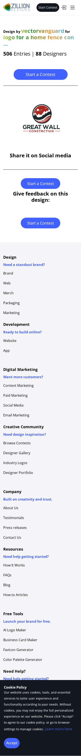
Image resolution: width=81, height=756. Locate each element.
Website (9, 340)
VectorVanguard (42, 30)
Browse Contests (17, 443)
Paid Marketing (15, 395)
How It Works (14, 565)
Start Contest (47, 7)
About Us (10, 508)
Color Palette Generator (22, 659)
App (6, 350)
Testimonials (13, 517)
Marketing (11, 312)
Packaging (11, 303)
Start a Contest (40, 74)
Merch (8, 293)
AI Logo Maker (14, 630)
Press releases (15, 527)
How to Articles (15, 595)
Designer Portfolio (18, 472)
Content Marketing (18, 385)
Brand (8, 273)
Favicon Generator (18, 649)
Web (7, 283)
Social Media (13, 405)
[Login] (63, 7)
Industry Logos (15, 463)
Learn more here (58, 729)
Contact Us (12, 537)
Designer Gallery (16, 453)
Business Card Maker (20, 640)
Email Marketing (16, 415)
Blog (6, 585)
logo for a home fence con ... (38, 40)
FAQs (7, 575)
